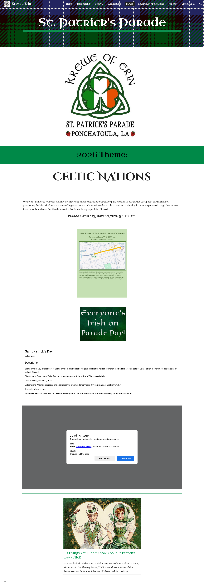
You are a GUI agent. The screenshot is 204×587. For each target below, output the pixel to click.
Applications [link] (114, 4)
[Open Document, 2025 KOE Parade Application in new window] (176, 409)
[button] (200, 4)
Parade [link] (129, 4)
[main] (102, 23)
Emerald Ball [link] (188, 4)
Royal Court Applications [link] (151, 4)
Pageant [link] (173, 4)
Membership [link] (84, 4)
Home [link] (69, 4)
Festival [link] (99, 4)
